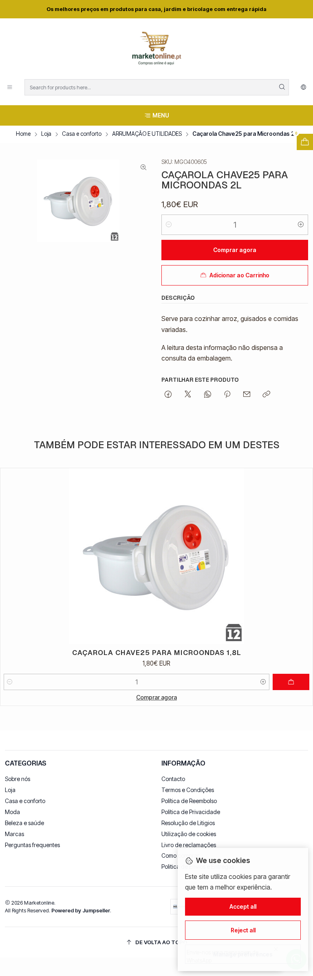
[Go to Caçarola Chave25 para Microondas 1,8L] (156, 556)
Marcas (14, 833)
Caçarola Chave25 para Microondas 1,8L (156, 652)
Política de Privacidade (190, 811)
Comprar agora (156, 697)
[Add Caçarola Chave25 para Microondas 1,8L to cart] (291, 682)
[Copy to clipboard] (266, 394)
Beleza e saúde (24, 822)
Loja (46, 134)
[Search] (282, 87)
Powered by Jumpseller (80, 910)
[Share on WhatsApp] (207, 394)
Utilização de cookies (188, 833)
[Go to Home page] (156, 50)
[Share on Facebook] (168, 394)
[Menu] (10, 87)
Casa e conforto (81, 134)
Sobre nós (17, 778)
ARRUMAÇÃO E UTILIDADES (147, 134)
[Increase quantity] (301, 225)
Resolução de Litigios (188, 822)
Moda (12, 811)
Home (23, 134)
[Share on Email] (246, 394)
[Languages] (303, 87)
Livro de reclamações (188, 844)
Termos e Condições (187, 789)
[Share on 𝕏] (188, 394)
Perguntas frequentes (32, 844)
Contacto (173, 778)
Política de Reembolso (189, 800)
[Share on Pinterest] (227, 394)
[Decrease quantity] (169, 225)
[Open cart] (305, 142)
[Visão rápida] (302, 556)
